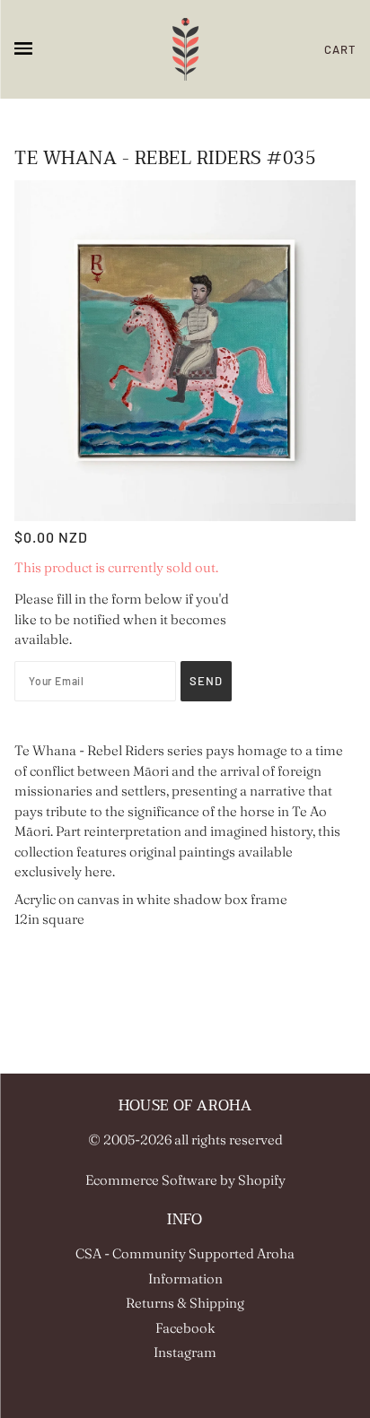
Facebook (185, 1327)
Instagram (185, 1352)
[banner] (185, 49)
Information (185, 1278)
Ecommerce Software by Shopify (185, 1179)
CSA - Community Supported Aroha (185, 1253)
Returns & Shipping (185, 1302)
